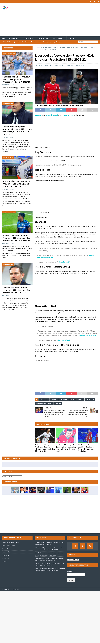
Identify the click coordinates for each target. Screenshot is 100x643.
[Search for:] (88, 42)
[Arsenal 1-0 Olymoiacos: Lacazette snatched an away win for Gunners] (67, 490)
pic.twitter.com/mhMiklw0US (46, 258)
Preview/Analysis (59, 38)
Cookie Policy (6, 552)
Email (70, 571)
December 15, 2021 (65, 262)
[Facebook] (90, 1)
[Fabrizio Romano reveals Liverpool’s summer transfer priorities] (76, 490)
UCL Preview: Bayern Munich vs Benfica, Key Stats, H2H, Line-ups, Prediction (86, 448)
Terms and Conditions (8, 546)
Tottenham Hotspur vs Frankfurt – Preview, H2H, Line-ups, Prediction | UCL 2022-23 (45, 448)
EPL (41, 399)
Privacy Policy (6, 549)
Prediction (90, 399)
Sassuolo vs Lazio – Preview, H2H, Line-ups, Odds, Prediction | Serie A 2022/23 (16, 79)
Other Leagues (29, 38)
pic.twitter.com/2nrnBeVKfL (87, 336)
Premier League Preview (44, 403)
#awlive (91, 255)
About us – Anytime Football (10, 543)
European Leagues (14, 38)
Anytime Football (56, 65)
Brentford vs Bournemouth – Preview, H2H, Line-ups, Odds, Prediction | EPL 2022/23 (17, 184)
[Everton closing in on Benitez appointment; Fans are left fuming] (41, 490)
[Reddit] (98, 1)
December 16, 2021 (43, 65)
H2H (47, 399)
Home (3, 38)
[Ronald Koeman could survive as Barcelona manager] (58, 490)
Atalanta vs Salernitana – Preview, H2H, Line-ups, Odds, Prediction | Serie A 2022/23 (17, 238)
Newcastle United (77, 399)
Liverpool (64, 399)
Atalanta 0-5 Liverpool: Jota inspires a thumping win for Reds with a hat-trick (66, 448)
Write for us (5, 555)
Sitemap (4, 561)
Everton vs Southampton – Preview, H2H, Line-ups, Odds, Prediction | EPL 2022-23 (17, 290)
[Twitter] (94, 1)
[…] (17, 96)
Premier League (69, 65)
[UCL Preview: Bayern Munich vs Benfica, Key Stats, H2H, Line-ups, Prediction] (88, 435)
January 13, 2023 (9, 85)
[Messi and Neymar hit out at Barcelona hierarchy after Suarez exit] (32, 490)
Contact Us (5, 558)
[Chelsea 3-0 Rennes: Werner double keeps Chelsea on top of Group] (24, 490)
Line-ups (54, 399)
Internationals (43, 38)
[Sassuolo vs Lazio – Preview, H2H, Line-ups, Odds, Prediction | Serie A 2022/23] (17, 63)
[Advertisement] (66, 20)
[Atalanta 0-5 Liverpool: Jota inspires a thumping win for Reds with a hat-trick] (66, 435)
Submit (71, 580)
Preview (58, 403)
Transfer (71, 38)
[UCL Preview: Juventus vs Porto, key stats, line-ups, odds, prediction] (15, 490)
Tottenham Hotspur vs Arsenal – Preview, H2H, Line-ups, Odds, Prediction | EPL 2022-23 (17, 130)
